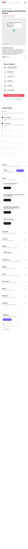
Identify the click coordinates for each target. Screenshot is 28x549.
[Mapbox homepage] (5, 44)
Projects (4, 8)
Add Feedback (7, 319)
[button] (14, 30)
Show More (7, 187)
